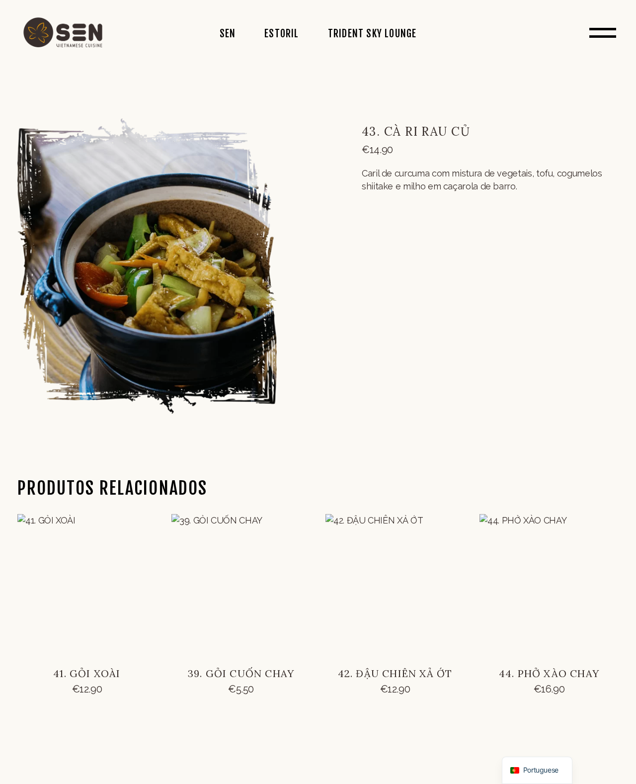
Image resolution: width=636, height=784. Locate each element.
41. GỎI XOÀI (86, 673)
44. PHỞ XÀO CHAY (549, 673)
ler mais (87, 698)
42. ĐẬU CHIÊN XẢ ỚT (395, 673)
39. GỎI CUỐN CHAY (241, 673)
